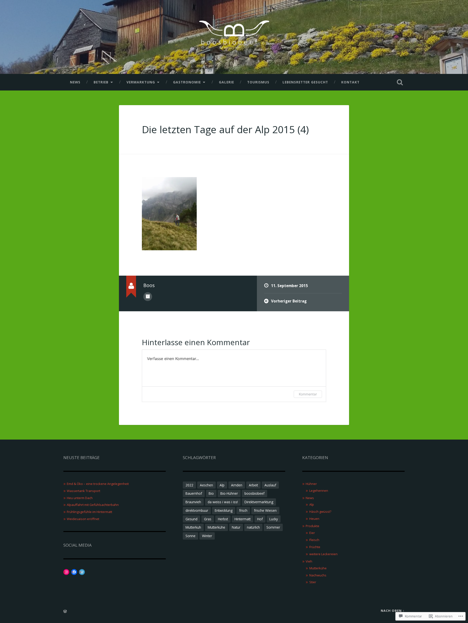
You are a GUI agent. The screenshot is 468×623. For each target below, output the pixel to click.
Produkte (312, 526)
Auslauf (270, 485)
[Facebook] (74, 572)
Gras (207, 519)
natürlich (253, 527)
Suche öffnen (400, 82)
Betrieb (101, 82)
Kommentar (308, 394)
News (75, 82)
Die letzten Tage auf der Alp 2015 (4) (225, 129)
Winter (207, 535)
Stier (312, 582)
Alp (222, 485)
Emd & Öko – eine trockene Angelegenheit (98, 484)
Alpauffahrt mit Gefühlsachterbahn (93, 504)
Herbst (223, 519)
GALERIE (226, 82)
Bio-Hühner (229, 493)
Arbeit (253, 485)
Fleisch (314, 540)
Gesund (191, 519)
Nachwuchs (317, 575)
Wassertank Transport (83, 491)
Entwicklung (224, 510)
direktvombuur (196, 510)
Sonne (190, 535)
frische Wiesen (265, 510)
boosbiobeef (254, 493)
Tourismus (258, 82)
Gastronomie (187, 82)
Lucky (273, 519)
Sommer (273, 527)
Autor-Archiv (147, 296)
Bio (211, 493)
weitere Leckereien (323, 554)
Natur (236, 527)
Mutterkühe (216, 527)
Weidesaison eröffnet (83, 519)
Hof (260, 519)
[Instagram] (66, 572)
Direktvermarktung (258, 502)
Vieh (309, 561)
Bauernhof (193, 493)
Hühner (311, 484)
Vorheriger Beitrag (289, 301)
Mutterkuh (193, 527)
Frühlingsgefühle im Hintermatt (89, 512)
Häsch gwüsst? (320, 511)
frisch (243, 510)
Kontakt (350, 82)
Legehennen (318, 490)
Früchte (314, 547)
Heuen (314, 518)
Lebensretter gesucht (305, 82)
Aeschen (206, 485)
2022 (189, 485)
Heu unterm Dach (80, 498)
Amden (236, 485)
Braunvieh (193, 502)
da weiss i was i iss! (223, 502)
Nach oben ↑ (393, 610)
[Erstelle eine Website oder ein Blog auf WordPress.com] (65, 611)
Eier (312, 533)
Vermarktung (141, 82)
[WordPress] (82, 572)
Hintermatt (242, 519)
